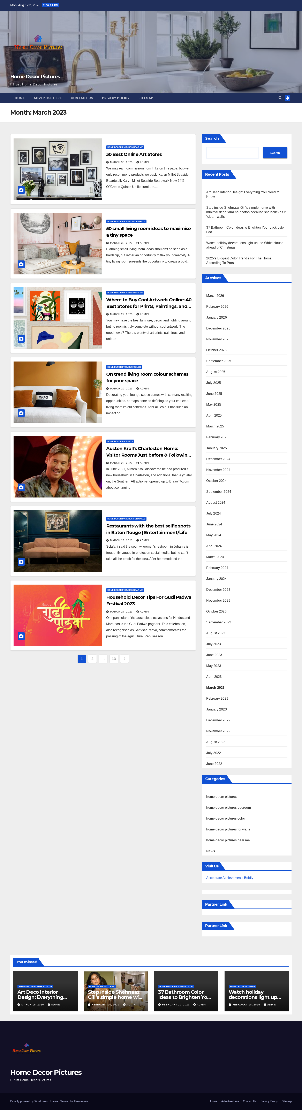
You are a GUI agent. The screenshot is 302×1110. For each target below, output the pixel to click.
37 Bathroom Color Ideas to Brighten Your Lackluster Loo (185, 997)
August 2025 (215, 372)
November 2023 (218, 600)
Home (20, 98)
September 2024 (218, 491)
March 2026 (215, 295)
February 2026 (217, 306)
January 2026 (216, 317)
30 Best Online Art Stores (134, 154)
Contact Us (82, 98)
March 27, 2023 (122, 611)
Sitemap (145, 98)
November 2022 (218, 731)
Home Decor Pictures (35, 76)
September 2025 (218, 361)
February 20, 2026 (106, 1004)
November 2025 (218, 339)
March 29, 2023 (122, 314)
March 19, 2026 (33, 1004)
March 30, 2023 (122, 162)
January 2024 (216, 578)
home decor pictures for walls (126, 221)
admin (144, 162)
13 (114, 659)
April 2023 (214, 676)
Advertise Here (48, 98)
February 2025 (217, 437)
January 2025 (216, 448)
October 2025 (216, 350)
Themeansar (81, 1101)
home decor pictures (120, 441)
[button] (280, 98)
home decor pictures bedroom (228, 807)
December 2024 (218, 459)
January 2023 (216, 709)
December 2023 (218, 589)
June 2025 (214, 393)
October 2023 (216, 611)
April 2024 (214, 546)
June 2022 (214, 764)
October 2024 (216, 480)
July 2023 (213, 644)
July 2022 (213, 753)
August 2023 (215, 633)
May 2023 (213, 666)
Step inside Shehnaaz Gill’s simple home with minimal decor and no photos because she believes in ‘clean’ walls (246, 212)
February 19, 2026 (176, 1004)
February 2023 (217, 698)
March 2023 (215, 687)
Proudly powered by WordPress (29, 1101)
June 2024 (214, 524)
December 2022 (218, 720)
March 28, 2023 (122, 463)
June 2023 (214, 655)
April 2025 (214, 415)
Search (212, 138)
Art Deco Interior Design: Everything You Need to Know (40, 997)
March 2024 (215, 557)
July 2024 (213, 513)
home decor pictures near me (125, 147)
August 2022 (215, 742)
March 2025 (215, 426)
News (210, 851)
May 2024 (213, 535)
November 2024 (218, 470)
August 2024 (215, 502)
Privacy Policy (115, 98)
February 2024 (217, 568)
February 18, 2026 (247, 1004)
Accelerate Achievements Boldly (229, 878)
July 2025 (213, 383)
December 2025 (218, 328)
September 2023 (218, 622)
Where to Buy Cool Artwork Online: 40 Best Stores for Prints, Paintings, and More (148, 306)
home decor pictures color (124, 367)
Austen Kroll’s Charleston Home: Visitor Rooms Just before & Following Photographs (148, 455)
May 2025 (213, 404)
